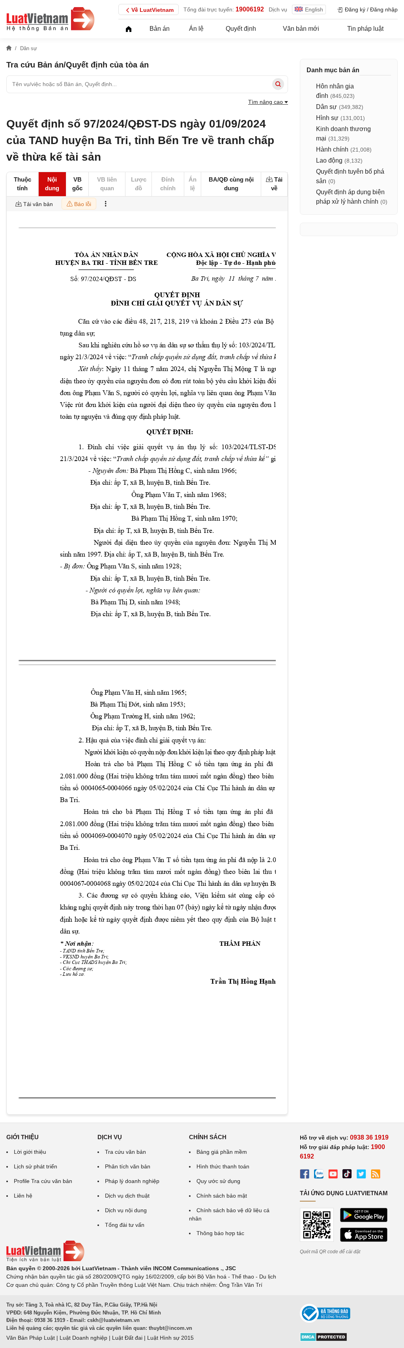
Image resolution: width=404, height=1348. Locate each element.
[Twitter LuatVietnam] (361, 1175)
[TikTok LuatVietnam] (347, 1175)
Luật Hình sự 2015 (170, 1338)
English (314, 9)
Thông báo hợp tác (220, 1233)
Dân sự (326, 106)
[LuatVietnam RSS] (375, 1175)
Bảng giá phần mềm (221, 1152)
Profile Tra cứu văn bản (43, 1181)
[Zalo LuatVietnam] (319, 1175)
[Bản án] (50, 19)
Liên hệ (23, 1195)
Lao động (329, 160)
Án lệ (196, 28)
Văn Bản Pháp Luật (30, 1338)
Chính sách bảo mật (221, 1195)
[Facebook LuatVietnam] (304, 1175)
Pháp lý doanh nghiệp (132, 1181)
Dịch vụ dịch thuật (127, 1195)
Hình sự (327, 117)
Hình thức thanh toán (222, 1166)
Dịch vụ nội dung (126, 1210)
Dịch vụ (278, 9)
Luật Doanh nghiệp (83, 1338)
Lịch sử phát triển (35, 1166)
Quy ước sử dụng (218, 1181)
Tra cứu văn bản (125, 1152)
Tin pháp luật (365, 28)
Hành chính (332, 149)
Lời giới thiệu (30, 1152)
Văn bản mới (301, 28)
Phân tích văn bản (127, 1166)
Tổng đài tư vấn (124, 1225)
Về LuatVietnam (152, 10)
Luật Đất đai (127, 1338)
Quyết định (241, 28)
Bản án (160, 28)
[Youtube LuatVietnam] (333, 1175)
